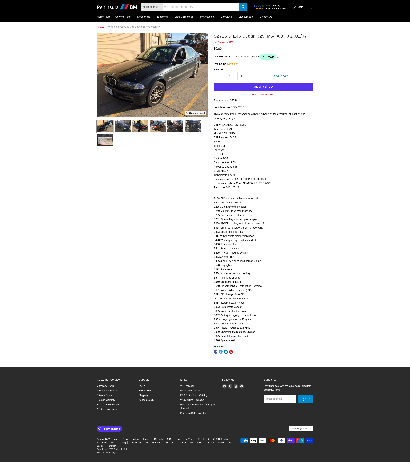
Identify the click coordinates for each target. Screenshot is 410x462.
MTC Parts (102, 442)
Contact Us (265, 16)
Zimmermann (135, 442)
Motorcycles (207, 16)
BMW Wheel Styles (190, 390)
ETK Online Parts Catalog (193, 395)
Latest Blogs (246, 16)
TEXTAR (156, 442)
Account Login (146, 399)
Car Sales (227, 16)
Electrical (162, 16)
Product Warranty (106, 399)
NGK (199, 442)
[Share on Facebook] (215, 352)
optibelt (114, 442)
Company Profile (105, 385)
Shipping (143, 395)
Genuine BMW (103, 439)
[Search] (243, 7)
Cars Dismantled (184, 16)
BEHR (206, 439)
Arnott (221, 442)
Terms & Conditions (107, 390)
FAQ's (142, 385)
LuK (229, 442)
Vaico (116, 439)
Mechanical (144, 16)
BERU (169, 439)
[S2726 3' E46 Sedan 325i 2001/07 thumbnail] (105, 126)
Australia (299, 428)
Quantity (218, 69)
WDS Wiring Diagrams (192, 399)
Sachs (100, 446)
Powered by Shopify (106, 452)
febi (191, 442)
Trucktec (135, 439)
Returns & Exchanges (108, 404)
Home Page (104, 16)
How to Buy (145, 390)
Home (100, 27)
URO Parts (158, 439)
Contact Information (107, 409)
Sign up (305, 399)
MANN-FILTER (193, 439)
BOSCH (216, 439)
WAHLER (181, 442)
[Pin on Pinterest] (231, 352)
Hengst (179, 439)
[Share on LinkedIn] (226, 352)
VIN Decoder (187, 385)
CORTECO (169, 442)
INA (146, 442)
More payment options (263, 94)
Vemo (125, 439)
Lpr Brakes (210, 442)
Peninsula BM (225, 42)
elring (123, 442)
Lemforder (111, 446)
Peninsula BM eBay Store (193, 413)
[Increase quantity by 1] (242, 76)
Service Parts (123, 16)
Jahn (225, 439)
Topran (146, 439)
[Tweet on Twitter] (221, 352)
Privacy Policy (104, 395)
